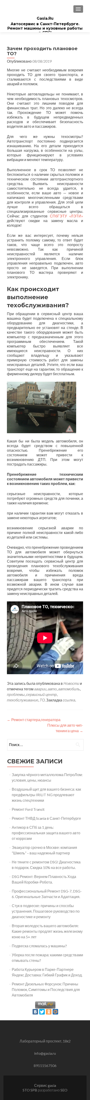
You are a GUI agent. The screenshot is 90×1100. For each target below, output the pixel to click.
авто (52, 689)
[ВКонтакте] (35, 1012)
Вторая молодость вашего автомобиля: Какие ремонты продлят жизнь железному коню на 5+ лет (47, 931)
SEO (63, 1090)
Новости (71, 683)
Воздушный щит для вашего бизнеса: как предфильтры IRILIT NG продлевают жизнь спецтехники (46, 794)
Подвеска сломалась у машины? (39, 946)
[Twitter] (42, 1012)
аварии (40, 689)
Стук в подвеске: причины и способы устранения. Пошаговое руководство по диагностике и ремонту (46, 911)
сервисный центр (41, 694)
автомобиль (69, 689)
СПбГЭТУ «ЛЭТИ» (66, 216)
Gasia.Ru (45, 18)
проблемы (16, 694)
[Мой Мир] (55, 1012)
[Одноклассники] (48, 1012)
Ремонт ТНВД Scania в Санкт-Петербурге (46, 818)
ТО (42, 700)
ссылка (69, 700)
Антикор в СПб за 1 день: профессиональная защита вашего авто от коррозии (46, 833)
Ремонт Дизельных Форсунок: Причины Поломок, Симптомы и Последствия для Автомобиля (46, 989)
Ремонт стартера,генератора (33, 719)
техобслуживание (22, 700)
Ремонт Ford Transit (28, 809)
